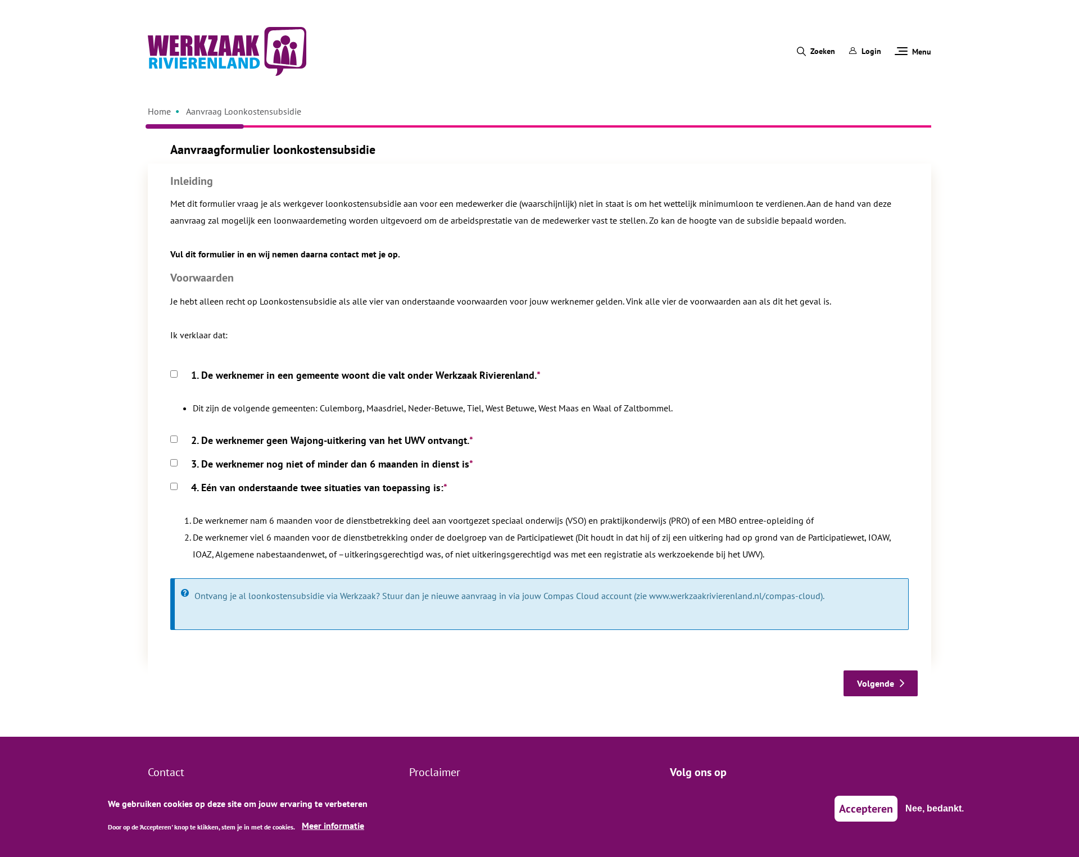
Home (159, 111)
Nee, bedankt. (934, 808)
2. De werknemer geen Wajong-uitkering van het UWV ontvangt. (330, 440)
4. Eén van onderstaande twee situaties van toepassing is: (317, 487)
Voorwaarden (202, 277)
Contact (166, 772)
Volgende (875, 683)
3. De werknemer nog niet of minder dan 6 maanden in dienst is (330, 463)
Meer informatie (333, 825)
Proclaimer (434, 772)
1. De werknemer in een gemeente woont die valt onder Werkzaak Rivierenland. (364, 375)
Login (871, 51)
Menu (921, 52)
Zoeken (822, 51)
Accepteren (866, 808)
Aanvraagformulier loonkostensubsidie (272, 149)
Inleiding (191, 181)
